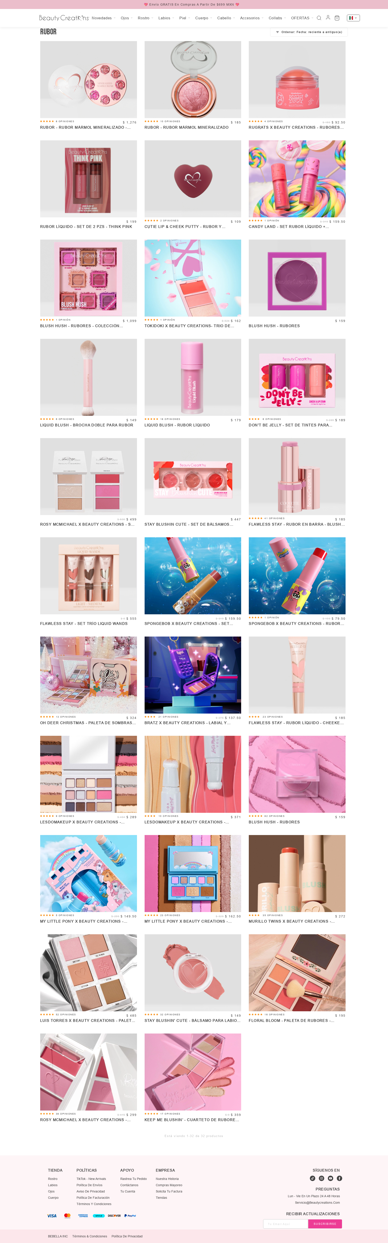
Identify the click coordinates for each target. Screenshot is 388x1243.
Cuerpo (53, 1197)
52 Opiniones (66, 1015)
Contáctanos (129, 1185)
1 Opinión (272, 221)
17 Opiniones (170, 1114)
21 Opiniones (169, 717)
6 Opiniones (65, 121)
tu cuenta (127, 1191)
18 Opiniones (170, 419)
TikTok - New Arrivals (91, 1179)
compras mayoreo (169, 1185)
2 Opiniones (169, 221)
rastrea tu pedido (133, 1179)
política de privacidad (127, 1236)
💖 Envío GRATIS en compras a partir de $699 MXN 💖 (191, 4)
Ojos (51, 1191)
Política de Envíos (89, 1185)
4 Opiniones (274, 121)
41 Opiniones (275, 518)
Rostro (52, 1179)
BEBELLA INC (58, 1236)
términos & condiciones (89, 1236)
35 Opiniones (273, 915)
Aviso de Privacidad (91, 1191)
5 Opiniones (65, 915)
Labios (52, 1185)
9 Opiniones (65, 816)
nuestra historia (167, 1179)
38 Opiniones (66, 1114)
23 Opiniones (273, 717)
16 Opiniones (275, 1015)
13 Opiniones (66, 717)
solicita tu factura (169, 1191)
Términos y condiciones (94, 1204)
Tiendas (161, 1197)
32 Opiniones (170, 1015)
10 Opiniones (170, 121)
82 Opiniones (275, 816)
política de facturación (93, 1197)
